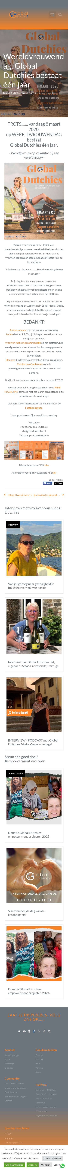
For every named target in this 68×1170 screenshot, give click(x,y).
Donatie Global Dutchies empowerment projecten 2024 (29, 991)
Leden (9, 334)
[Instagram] (49, 1031)
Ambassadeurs (18, 329)
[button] (52, 14)
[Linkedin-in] (39, 1031)
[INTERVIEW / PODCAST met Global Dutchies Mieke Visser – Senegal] (34, 704)
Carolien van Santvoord (30, 364)
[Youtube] (24, 1031)
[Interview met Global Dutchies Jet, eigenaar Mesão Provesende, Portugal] (34, 626)
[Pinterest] (29, 1031)
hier (47, 465)
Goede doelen (16, 773)
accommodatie (33, 342)
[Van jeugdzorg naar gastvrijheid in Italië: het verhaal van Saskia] (34, 548)
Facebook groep (34, 407)
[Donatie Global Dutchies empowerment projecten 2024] (34, 953)
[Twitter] (19, 1031)
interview (13, 524)
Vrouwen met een (15, 342)
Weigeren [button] (45, 1165)
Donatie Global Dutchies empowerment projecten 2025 (29, 834)
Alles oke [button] (32, 1165)
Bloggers (10, 359)
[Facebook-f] (34, 1031)
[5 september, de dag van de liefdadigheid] (34, 875)
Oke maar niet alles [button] (14, 1165)
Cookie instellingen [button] (52, 1158)
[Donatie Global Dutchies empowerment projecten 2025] (34, 797)
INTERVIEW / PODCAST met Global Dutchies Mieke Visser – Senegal (33, 742)
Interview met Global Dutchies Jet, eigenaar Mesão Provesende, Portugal (33, 664)
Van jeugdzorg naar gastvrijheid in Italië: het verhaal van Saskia (31, 585)
